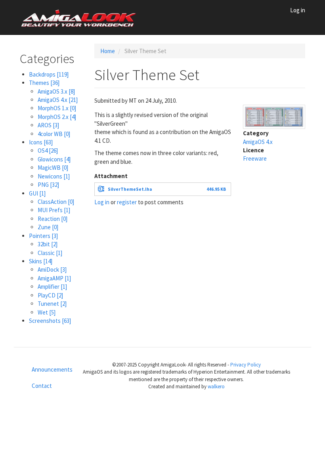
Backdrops (49, 74)
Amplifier (52, 286)
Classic (50, 253)
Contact (42, 385)
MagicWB (53, 167)
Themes (44, 82)
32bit (47, 244)
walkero (216, 386)
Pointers (43, 236)
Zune (48, 227)
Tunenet (52, 303)
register (127, 202)
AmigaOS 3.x (56, 91)
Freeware (255, 158)
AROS (48, 125)
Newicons (54, 176)
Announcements (46, 369)
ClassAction (56, 201)
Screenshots (50, 320)
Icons (41, 142)
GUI (37, 193)
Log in (297, 10)
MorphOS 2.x (57, 117)
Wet (46, 312)
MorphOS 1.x (57, 108)
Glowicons (54, 159)
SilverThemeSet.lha (130, 189)
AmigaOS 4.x (58, 100)
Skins (40, 261)
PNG (48, 184)
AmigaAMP (54, 278)
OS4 (48, 150)
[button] (274, 116)
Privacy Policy (245, 364)
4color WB (54, 134)
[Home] (82, 17)
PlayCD (50, 295)
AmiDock (52, 269)
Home (107, 51)
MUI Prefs (54, 210)
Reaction (52, 218)
